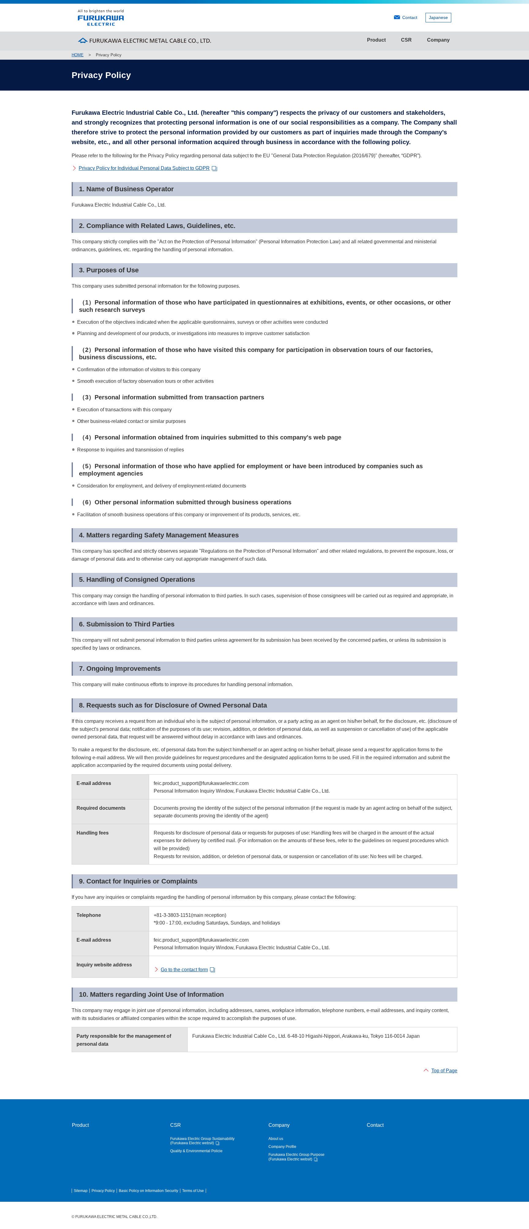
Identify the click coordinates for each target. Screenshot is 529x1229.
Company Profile (282, 1147)
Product (376, 40)
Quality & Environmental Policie (196, 1151)
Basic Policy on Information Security (148, 1191)
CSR (406, 40)
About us (275, 1139)
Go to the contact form (184, 969)
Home (78, 55)
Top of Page (444, 1070)
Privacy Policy (103, 1191)
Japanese (438, 17)
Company (438, 40)
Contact (409, 17)
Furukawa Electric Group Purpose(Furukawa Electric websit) (296, 1156)
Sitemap (81, 1191)
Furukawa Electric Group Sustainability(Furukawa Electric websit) (202, 1141)
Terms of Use (193, 1191)
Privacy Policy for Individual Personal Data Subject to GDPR (144, 168)
